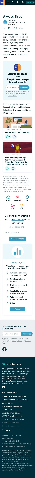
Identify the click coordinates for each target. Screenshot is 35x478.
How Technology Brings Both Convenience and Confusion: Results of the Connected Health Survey (16, 161)
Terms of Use (12, 96)
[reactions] (7, 168)
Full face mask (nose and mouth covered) (18, 274)
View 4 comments (16, 227)
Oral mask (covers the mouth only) (19, 286)
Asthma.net (7, 410)
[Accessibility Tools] (17, 2)
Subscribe (30, 2)
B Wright (13, 20)
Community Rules (8, 446)
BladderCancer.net (10, 423)
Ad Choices (21, 446)
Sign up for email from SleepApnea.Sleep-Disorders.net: (17, 78)
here (21, 191)
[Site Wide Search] (12, 2)
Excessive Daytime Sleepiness (16, 107)
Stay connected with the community (14, 327)
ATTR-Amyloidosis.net (12, 416)
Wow (11, 206)
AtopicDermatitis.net (11, 413)
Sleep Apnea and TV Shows (17, 132)
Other (12, 303)
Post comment (17, 239)
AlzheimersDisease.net (12, 406)
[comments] (14, 136)
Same (21, 206)
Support (17, 198)
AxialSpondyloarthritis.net (13, 419)
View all (7, 430)
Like (7, 198)
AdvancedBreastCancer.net (14, 396)
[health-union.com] (11, 364)
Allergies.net (7, 403)
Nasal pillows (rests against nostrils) (18, 292)
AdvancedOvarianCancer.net (15, 400)
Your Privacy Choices (10, 444)
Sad (25, 198)
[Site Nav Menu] (8, 2)
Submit (17, 309)
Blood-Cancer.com (10, 426)
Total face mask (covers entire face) (18, 298)
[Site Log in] (22, 2)
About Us (5, 435)
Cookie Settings (25, 444)
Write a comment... (12, 232)
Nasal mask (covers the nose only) (18, 280)
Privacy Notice (22, 93)
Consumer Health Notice (11, 441)
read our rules (18, 220)
